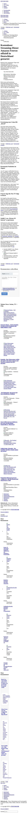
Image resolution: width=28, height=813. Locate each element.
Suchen (2, 811)
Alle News (6, 11)
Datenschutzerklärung (8, 288)
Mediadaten (6, 497)
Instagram (10, 236)
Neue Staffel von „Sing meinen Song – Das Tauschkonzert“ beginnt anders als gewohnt (5, 750)
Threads (16, 236)
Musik (5, 6)
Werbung (6, 500)
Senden (4, 293)
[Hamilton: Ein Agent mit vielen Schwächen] (9, 561)
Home (5, 3)
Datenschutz (6, 495)
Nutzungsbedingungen (9, 289)
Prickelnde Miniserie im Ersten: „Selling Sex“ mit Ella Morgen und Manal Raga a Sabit (9, 479)
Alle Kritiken (7, 13)
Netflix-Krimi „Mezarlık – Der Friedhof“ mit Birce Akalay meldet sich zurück (9, 450)
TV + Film (6, 5)
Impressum (6, 493)
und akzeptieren (10, 290)
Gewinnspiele (7, 10)
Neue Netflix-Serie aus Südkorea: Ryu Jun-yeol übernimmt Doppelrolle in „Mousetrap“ (9, 423)
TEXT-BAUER (15, 509)
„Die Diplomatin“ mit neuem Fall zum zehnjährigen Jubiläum (9, 393)
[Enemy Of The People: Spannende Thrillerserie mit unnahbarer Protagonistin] (8, 531)
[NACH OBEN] (5, 512)
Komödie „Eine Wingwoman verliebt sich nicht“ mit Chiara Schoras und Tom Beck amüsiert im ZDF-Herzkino (10, 361)
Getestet (5, 7)
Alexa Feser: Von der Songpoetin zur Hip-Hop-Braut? (4, 712)
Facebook (4, 236)
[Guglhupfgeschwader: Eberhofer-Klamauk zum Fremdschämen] (12, 589)
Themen (5, 499)
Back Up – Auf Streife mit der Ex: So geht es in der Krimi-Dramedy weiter (4, 683)
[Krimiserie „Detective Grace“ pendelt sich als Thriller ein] (9, 618)
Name (5, 273)
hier (13, 246)
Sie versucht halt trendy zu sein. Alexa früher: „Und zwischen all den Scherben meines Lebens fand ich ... (5, 730)
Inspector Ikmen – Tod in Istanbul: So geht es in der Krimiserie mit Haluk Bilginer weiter (9, 326)
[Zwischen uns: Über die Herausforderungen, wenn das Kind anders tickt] (9, 649)
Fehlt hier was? (9, 27)
